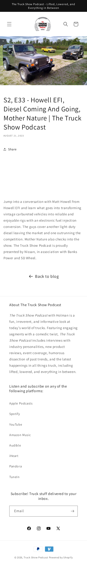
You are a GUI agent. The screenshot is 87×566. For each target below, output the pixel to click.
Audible (15, 445)
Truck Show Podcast (36, 557)
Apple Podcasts (20, 403)
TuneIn (14, 477)
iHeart (14, 456)
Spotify (14, 414)
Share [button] (12, 149)
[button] (9, 24)
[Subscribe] (72, 511)
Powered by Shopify (61, 557)
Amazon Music (20, 435)
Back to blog (47, 276)
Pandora (15, 466)
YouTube (15, 424)
